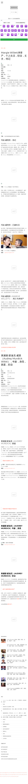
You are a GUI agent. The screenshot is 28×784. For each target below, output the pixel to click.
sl (24, 774)
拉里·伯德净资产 (6, 729)
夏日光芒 (10, 604)
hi (7, 776)
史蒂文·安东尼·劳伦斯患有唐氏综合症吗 (9, 759)
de (6, 774)
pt (14, 774)
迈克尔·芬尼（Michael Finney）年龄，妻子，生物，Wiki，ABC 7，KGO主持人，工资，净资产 (16, 661)
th (0, 776)
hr (9, 776)
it (21, 772)
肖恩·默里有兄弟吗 (5, 754)
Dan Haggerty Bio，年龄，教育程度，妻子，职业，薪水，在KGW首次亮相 (17, 645)
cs (11, 776)
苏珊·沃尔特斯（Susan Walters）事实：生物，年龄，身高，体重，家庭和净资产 (16, 673)
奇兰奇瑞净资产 (4, 749)
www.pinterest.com (9, 468)
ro (16, 774)
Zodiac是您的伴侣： (21, 22)
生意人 (4, 719)
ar (1, 772)
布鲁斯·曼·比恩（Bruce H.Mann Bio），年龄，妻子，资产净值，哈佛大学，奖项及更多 (17, 668)
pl (12, 774)
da (13, 772)
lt (4, 774)
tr (2, 776)
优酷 (18, 598)
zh (25, 772)
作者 (4, 733)
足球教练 (5, 726)
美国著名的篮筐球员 (7, 736)
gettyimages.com (9, 252)
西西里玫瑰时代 (6, 724)
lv (2, 774)
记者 (4, 721)
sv (13, 776)
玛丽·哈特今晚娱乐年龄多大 (10, 508)
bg (5, 772)
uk (3, 772)
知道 (14, 39)
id (17, 772)
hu (8, 772)
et (15, 776)
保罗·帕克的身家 (4, 747)
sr (20, 774)
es (19, 772)
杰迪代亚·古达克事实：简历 (8, 706)
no (10, 774)
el (11, 772)
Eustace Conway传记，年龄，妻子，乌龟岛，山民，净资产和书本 (16, 684)
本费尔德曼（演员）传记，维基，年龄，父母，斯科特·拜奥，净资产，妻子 (17, 678)
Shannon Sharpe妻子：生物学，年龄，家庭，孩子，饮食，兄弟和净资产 (16, 655)
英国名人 (5, 731)
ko (0, 774)
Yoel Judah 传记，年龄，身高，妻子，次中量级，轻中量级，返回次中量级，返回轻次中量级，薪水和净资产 (13, 716)
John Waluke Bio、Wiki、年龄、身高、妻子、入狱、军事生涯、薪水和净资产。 (16, 650)
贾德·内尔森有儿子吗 (8, 460)
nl (8, 774)
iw (15, 772)
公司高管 (5, 738)
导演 (4, 704)
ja (17, 776)
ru (18, 774)
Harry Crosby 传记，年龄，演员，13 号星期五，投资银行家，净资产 (14, 701)
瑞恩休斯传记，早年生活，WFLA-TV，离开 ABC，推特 (14, 713)
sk (22, 774)
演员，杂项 (3, 48)
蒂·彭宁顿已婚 (4, 751)
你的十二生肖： (7, 22)
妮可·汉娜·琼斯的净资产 (9, 589)
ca (23, 772)
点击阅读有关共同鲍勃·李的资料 (8, 347)
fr (5, 776)
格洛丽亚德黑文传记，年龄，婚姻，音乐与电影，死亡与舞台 (14, 709)
